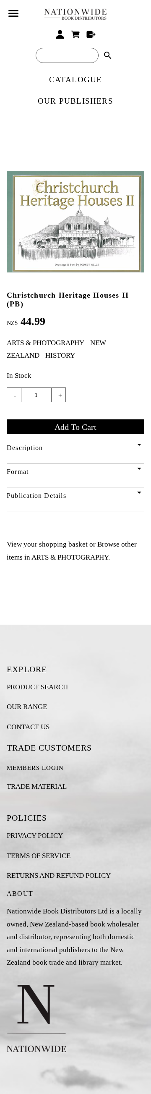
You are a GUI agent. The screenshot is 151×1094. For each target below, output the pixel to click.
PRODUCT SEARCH (37, 687)
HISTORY (60, 355)
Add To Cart (75, 427)
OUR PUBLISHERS (75, 101)
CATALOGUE (75, 79)
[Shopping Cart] (75, 34)
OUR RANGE (27, 707)
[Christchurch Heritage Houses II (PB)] (75, 270)
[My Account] (60, 34)
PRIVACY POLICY (35, 836)
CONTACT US (28, 727)
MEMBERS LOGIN (35, 767)
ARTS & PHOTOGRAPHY (45, 343)
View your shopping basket (47, 544)
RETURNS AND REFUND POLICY (59, 875)
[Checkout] (91, 34)
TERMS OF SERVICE (38, 856)
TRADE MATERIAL (37, 786)
